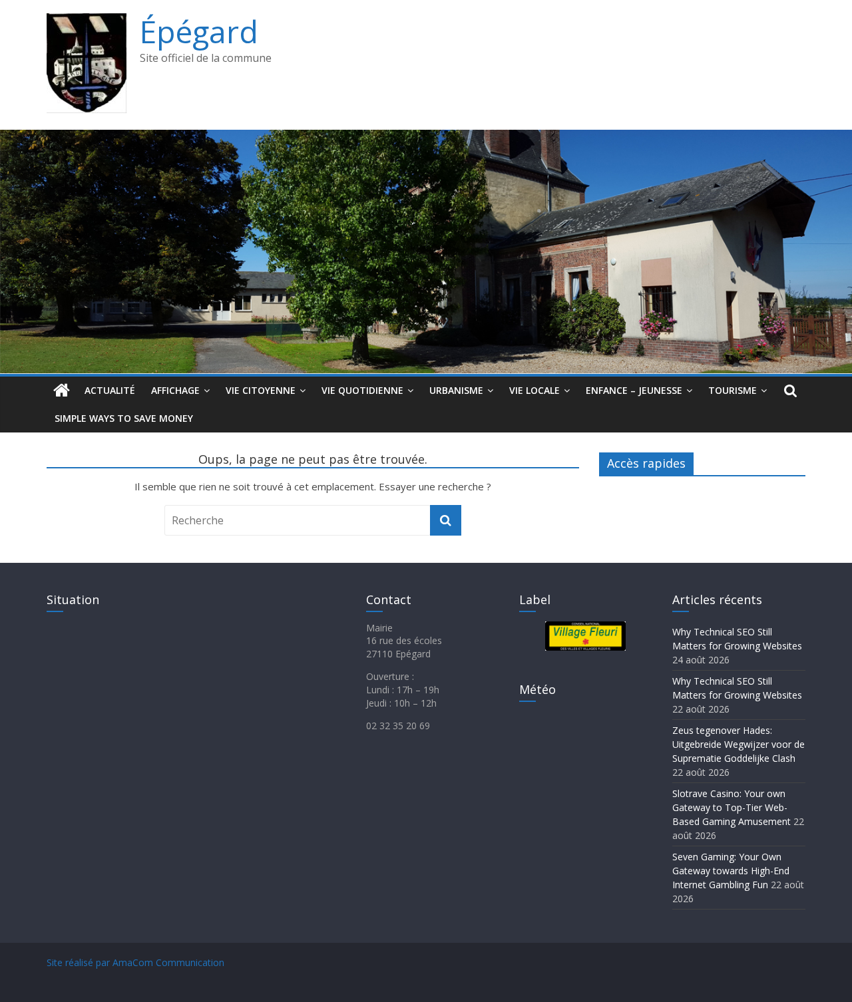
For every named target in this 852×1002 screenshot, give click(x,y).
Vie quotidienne (362, 390)
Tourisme (732, 390)
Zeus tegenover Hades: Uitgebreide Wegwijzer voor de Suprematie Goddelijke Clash (738, 744)
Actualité (110, 390)
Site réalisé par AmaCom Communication (135, 962)
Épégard (199, 31)
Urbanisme (456, 390)
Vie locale (534, 390)
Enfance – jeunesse (634, 390)
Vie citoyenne (261, 390)
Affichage (175, 390)
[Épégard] (426, 137)
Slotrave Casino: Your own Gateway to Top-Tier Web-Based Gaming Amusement (731, 807)
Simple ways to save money (124, 418)
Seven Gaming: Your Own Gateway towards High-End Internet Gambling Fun (730, 870)
